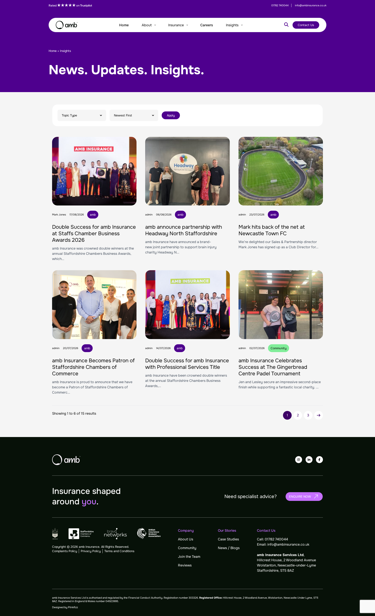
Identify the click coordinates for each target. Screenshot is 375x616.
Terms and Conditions (119, 551)
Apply (171, 115)
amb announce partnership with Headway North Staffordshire (183, 230)
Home (53, 51)
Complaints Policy (64, 551)
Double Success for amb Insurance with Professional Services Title (187, 363)
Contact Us (306, 25)
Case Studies (228, 539)
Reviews (185, 565)
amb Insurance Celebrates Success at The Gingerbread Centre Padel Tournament (272, 367)
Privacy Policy (91, 551)
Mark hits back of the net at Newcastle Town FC (271, 230)
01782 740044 (276, 539)
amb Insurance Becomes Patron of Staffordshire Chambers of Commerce (93, 367)
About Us (185, 539)
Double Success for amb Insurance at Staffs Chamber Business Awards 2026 (94, 233)
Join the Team (189, 556)
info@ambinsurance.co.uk (288, 544)
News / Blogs (229, 548)
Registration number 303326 (181, 597)
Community (187, 548)
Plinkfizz (73, 607)
